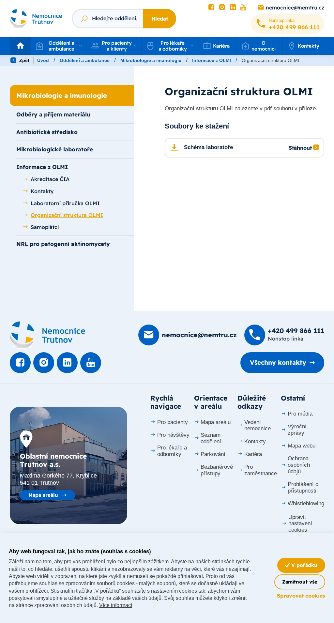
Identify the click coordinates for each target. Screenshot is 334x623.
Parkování (213, 454)
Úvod (43, 60)
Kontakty (308, 46)
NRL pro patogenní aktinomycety (63, 243)
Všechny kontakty (278, 362)
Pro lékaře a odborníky (172, 451)
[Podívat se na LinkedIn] (233, 7)
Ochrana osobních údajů (299, 465)
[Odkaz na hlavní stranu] (36, 18)
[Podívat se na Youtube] (243, 7)
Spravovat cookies (301, 595)
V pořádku (303, 565)
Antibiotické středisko (47, 132)
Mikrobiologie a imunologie (150, 60)
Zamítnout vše (299, 582)
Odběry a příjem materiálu (53, 114)
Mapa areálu (43, 495)
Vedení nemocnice (257, 425)
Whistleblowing (306, 503)
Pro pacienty (172, 422)
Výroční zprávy (297, 429)
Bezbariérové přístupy (217, 470)
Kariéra (253, 454)
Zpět (23, 60)
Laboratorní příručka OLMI (65, 203)
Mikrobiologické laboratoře (54, 149)
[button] (58, 46)
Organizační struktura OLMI (67, 215)
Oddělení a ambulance (85, 60)
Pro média (300, 414)
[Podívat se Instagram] (222, 7)
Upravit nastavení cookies (300, 523)
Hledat (159, 18)
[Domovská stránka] (47, 335)
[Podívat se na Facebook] (211, 7)
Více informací (115, 605)
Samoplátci (45, 227)
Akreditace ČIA (50, 179)
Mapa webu (301, 446)
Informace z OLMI (211, 60)
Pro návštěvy (173, 435)
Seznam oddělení (211, 438)
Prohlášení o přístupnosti (303, 487)
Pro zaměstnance (260, 470)
